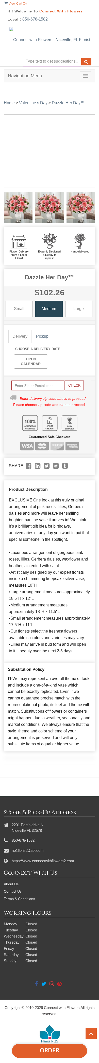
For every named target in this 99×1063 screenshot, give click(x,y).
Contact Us (13, 891)
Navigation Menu (25, 75)
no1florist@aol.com (28, 850)
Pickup (42, 336)
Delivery (19, 336)
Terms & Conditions (19, 899)
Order (49, 1050)
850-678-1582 (35, 19)
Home (9, 103)
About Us (11, 884)
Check (74, 385)
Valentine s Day (33, 103)
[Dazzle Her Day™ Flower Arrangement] (18, 207)
